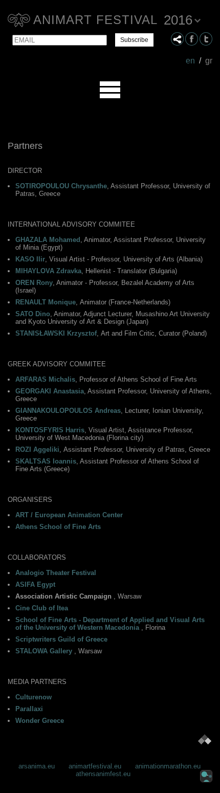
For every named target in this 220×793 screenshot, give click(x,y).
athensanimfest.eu (103, 774)
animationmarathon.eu (168, 766)
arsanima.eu (36, 766)
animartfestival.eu (95, 766)
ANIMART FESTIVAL (95, 20)
